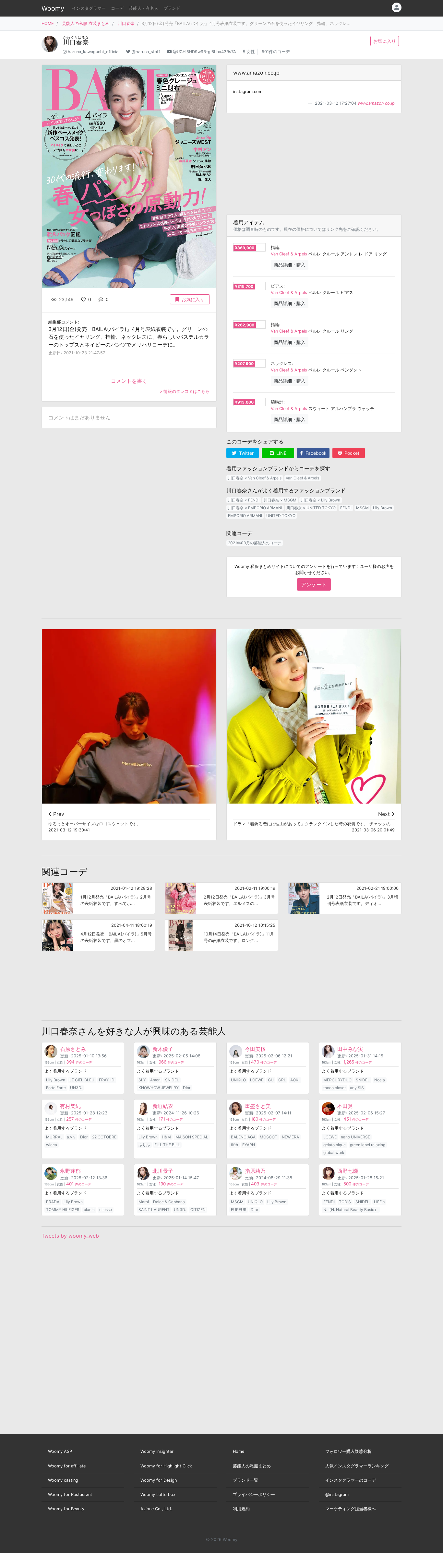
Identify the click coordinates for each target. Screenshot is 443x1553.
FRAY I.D (106, 1079)
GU (271, 1079)
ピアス (277, 286)
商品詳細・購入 (289, 264)
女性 (250, 51)
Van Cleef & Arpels (289, 254)
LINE (280, 453)
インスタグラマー (89, 8)
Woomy (53, 8)
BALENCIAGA (243, 1137)
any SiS (357, 1087)
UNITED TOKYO (280, 515)
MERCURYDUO (337, 1079)
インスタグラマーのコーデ (350, 1480)
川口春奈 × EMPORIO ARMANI (255, 507)
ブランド (171, 8)
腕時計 (277, 402)
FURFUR (238, 1209)
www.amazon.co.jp (376, 103)
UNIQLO (238, 1079)
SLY (142, 1079)
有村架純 (70, 1106)
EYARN (248, 1144)
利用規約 (241, 1508)
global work (333, 1152)
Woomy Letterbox (157, 1494)
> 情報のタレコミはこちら (185, 391)
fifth (234, 1144)
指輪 (275, 247)
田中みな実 (350, 1049)
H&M (166, 1137)
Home (238, 1451)
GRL (282, 1079)
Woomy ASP (60, 1451)
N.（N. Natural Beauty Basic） (350, 1209)
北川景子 (162, 1171)
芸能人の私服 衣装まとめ (86, 23)
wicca (51, 1144)
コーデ (117, 8)
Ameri (155, 1079)
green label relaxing (367, 1144)
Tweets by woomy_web (70, 1235)
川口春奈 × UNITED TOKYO (311, 507)
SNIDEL (172, 1079)
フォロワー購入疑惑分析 (348, 1451)
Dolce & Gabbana (169, 1201)
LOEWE (256, 1079)
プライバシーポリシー (254, 1494)
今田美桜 (255, 1049)
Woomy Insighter (157, 1451)
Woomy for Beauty (66, 1508)
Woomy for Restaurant (70, 1494)
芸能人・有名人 (143, 8)
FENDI (346, 507)
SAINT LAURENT (154, 1209)
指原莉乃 (255, 1171)
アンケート (314, 584)
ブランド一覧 (245, 1480)
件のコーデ (79, 1062)
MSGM (362, 507)
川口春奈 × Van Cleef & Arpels (254, 478)
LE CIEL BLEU (81, 1079)
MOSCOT (268, 1137)
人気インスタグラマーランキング (357, 1466)
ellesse (105, 1209)
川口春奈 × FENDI (243, 500)
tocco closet (334, 1087)
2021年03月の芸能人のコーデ (254, 542)
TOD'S (345, 1201)
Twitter (246, 453)
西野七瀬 (347, 1171)
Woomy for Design (158, 1480)
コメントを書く (129, 381)
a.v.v (71, 1137)
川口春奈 (126, 23)
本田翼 (345, 1106)
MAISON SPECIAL (191, 1137)
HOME (48, 23)
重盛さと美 (258, 1106)
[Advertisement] (313, 163)
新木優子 (162, 1049)
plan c (89, 1209)
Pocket (351, 453)
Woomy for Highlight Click (166, 1466)
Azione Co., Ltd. (156, 1508)
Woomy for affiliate (67, 1466)
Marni (143, 1201)
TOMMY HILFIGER (62, 1209)
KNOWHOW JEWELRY (158, 1087)
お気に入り (384, 41)
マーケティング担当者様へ (350, 1508)
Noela (379, 1079)
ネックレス (281, 363)
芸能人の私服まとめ (252, 1466)
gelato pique (334, 1144)
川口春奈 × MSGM (280, 500)
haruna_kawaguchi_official (93, 51)
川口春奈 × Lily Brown (320, 500)
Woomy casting (63, 1480)
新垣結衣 (162, 1106)
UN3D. (76, 1087)
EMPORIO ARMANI (245, 515)
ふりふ (144, 1144)
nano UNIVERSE (355, 1137)
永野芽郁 (70, 1171)
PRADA (52, 1201)
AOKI (294, 1079)
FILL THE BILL (167, 1144)
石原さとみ (73, 1049)
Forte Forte (56, 1087)
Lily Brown (382, 507)
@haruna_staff (146, 51)
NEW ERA (290, 1137)
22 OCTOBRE (104, 1137)
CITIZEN (198, 1209)
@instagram (337, 1494)
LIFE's (379, 1201)
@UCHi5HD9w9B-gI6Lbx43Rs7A (204, 51)
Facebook (315, 453)
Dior (186, 1087)
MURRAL (54, 1137)
